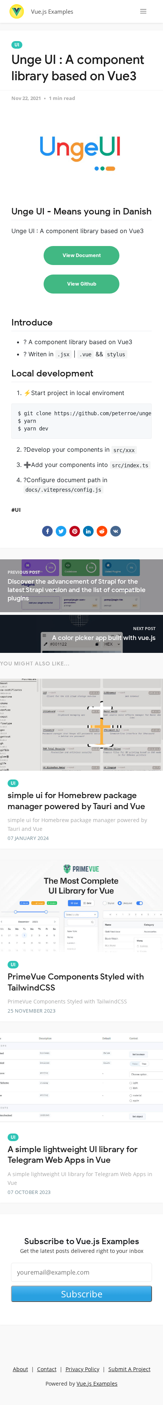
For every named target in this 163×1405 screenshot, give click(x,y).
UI (16, 44)
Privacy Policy (82, 1369)
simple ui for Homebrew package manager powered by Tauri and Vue (76, 800)
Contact (46, 1369)
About (20, 1369)
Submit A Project (129, 1369)
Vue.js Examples (52, 11)
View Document (82, 255)
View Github (81, 284)
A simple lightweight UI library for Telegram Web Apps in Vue (73, 1154)
